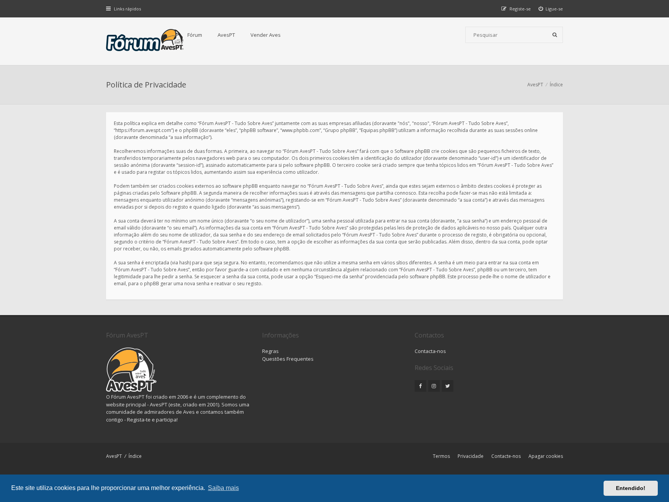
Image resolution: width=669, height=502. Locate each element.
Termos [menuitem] (441, 456)
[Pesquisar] (555, 35)
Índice (135, 456)
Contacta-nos (430, 351)
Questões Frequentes (288, 358)
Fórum (194, 34)
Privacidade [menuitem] (471, 456)
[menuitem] (551, 9)
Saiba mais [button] (223, 488)
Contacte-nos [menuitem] (506, 456)
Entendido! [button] (630, 488)
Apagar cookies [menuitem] (545, 456)
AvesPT (226, 34)
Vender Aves (265, 34)
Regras (270, 351)
